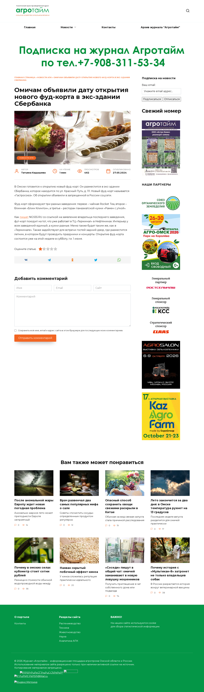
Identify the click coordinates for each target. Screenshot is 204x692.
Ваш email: (149, 84)
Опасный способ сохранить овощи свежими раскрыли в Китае (121, 506)
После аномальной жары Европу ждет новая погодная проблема (33, 504)
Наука (62, 636)
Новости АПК (44, 77)
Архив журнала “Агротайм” (160, 27)
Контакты (109, 27)
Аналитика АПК (68, 640)
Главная (30, 27)
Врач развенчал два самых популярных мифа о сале (79, 504)
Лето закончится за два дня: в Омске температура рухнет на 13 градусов (169, 506)
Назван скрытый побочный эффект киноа (79, 569)
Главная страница (24, 77)
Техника (64, 627)
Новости (67, 27)
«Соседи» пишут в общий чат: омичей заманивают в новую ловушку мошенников (122, 573)
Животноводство (69, 632)
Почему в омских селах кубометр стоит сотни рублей (32, 571)
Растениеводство (70, 623)
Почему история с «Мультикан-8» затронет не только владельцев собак (170, 573)
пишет (24, 217)
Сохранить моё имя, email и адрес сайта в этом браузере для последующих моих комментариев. (70, 330)
